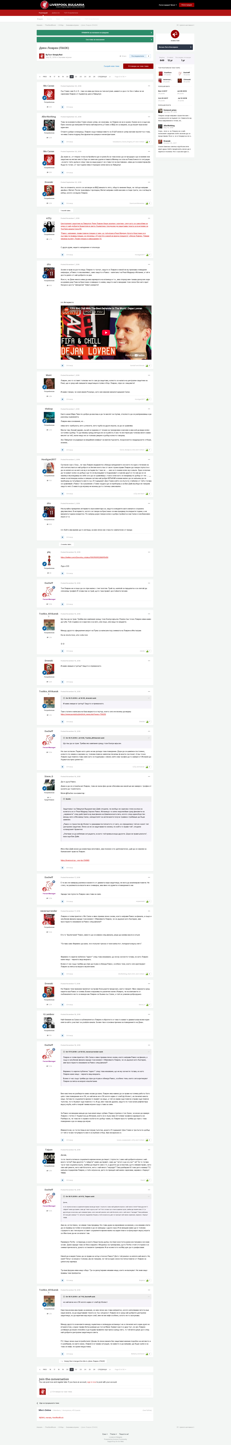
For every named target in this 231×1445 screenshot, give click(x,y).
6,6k (50, 1171)
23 (81, 77)
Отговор (69, 107)
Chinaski (187, 79)
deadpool (128, 450)
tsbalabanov (117, 142)
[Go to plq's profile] (49, 560)
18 (58, 77)
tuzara (119, 1140)
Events (49, 19)
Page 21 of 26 (120, 77)
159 (49, 1035)
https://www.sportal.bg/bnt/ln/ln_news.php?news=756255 (83, 714)
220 (50, 107)
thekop (49, 408)
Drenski (49, 182)
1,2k (50, 637)
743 (50, 480)
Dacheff (49, 582)
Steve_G (49, 776)
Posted (71, 86)
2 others (141, 974)
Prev (45, 77)
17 (54, 77)
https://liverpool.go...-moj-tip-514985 (75, 860)
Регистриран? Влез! (167, 5)
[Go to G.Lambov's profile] (49, 1022)
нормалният (140, 901)
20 (67, 77)
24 (85, 77)
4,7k (50, 239)
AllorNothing (49, 116)
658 (50, 285)
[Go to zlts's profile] (49, 272)
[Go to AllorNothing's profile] (49, 125)
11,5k (50, 604)
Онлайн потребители (72, 19)
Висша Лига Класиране (168, 47)
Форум (40, 19)
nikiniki (142, 651)
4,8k (50, 396)
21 (71, 77)
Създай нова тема (111, 66)
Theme (113, 1434)
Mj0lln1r (42, 1418)
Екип (58, 19)
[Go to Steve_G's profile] (49, 784)
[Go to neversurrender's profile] (49, 919)
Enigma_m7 (131, 142)
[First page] (40, 76)
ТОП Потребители (92, 19)
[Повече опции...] (149, 86)
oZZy (48, 218)
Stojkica (142, 1280)
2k (50, 797)
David (124, 142)
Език (105, 1434)
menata (48, 1418)
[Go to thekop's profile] (49, 417)
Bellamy (134, 1354)
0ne (133, 450)
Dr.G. (133, 974)
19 (63, 77)
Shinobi (141, 365)
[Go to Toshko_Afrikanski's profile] (49, 624)
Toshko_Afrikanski (48, 615)
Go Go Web (120, 1441)
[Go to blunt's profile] (49, 383)
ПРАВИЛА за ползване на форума (95, 33)
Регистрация (187, 5)
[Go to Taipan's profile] (49, 1158)
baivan (142, 767)
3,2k (50, 203)
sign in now (91, 1382)
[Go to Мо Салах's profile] (49, 94)
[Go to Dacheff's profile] (49, 591)
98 (50, 573)
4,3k (50, 430)
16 (50, 77)
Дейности (56, 13)
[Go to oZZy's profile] (49, 226)
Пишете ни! (124, 1434)
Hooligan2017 (140, 255)
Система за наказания (95, 40)
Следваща (102, 77)
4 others (141, 450)
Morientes (140, 203)
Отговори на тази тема (138, 66)
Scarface (167, 72)
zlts (49, 264)
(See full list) (147, 1410)
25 (90, 77)
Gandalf (133, 365)
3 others (141, 142)
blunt (49, 375)
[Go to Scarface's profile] (160, 74)
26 (94, 77)
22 (76, 77)
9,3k (50, 138)
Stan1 (142, 494)
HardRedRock (58, 1418)
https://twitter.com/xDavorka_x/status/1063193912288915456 (84, 557)
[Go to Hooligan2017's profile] (49, 467)
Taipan (48, 1149)
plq (48, 552)
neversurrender (48, 910)
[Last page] (110, 76)
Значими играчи (64, 57)
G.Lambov (48, 1014)
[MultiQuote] (62, 107)
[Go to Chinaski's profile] (180, 81)
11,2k (50, 932)
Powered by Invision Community (115, 1439)
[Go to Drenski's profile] (49, 190)
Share (123, 56)
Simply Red (68, 1361)
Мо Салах (48, 85)
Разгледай (43, 13)
